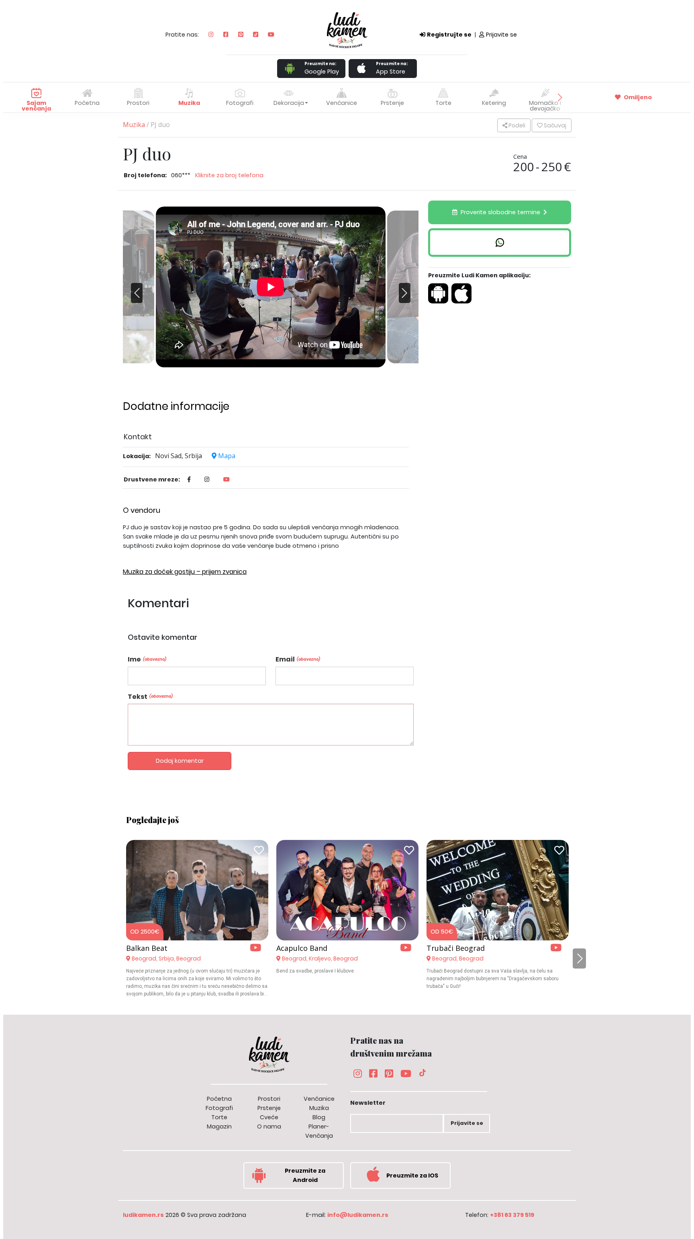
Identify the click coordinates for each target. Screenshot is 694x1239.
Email (298, 659)
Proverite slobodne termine (500, 212)
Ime (147, 659)
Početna (87, 103)
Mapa (225, 455)
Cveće (269, 1117)
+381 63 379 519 (512, 1215)
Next (402, 299)
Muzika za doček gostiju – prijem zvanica (185, 571)
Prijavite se (501, 35)
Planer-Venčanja (319, 1131)
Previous (139, 287)
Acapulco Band (301, 948)
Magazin (219, 1126)
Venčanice (319, 1099)
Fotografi (219, 1108)
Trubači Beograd (456, 948)
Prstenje (269, 1108)
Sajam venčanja (36, 106)
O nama (269, 1126)
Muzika (134, 124)
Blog (318, 1117)
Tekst (150, 696)
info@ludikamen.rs (357, 1215)
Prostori (269, 1099)
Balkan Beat (146, 948)
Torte (219, 1117)
